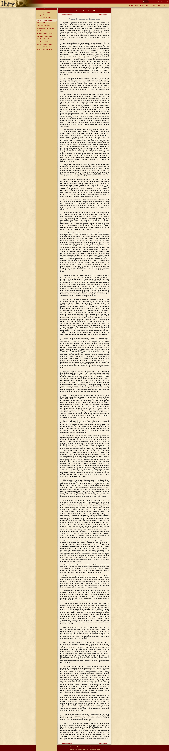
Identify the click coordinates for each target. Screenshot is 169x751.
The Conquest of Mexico (44, 17)
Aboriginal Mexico (42, 15)
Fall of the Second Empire (44, 44)
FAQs (77, 746)
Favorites (159, 5)
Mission (72, 746)
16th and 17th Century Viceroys (46, 23)
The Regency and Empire (44, 31)
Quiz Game (161, 1)
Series (153, 5)
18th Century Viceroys (43, 25)
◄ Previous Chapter (66, 14)
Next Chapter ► (104, 14)
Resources (153, 1)
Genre (136, 5)
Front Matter (46, 12)
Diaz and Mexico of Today (44, 49)
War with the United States (44, 36)
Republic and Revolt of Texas (45, 33)
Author (142, 5)
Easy (147, 5)
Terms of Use (84, 746)
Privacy (91, 746)
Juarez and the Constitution (45, 47)
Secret (166, 5)
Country (130, 5)
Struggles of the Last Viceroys (45, 28)
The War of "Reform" (43, 39)
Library (145, 1)
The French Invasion (43, 41)
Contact (97, 746)
